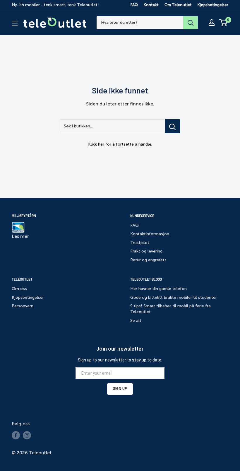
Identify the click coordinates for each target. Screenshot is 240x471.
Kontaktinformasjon (149, 233)
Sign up (120, 389)
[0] (223, 22)
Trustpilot (139, 242)
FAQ (134, 5)
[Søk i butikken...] (172, 126)
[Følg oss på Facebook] (16, 435)
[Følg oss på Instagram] (27, 435)
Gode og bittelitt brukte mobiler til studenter (173, 297)
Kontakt (151, 5)
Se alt (135, 320)
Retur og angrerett (148, 259)
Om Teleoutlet (178, 5)
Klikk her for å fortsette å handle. (120, 144)
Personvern (22, 305)
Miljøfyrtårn (24, 216)
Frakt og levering (146, 251)
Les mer (20, 236)
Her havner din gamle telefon (158, 288)
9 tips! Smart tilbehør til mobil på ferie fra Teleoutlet (170, 308)
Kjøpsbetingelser (213, 5)
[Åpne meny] (15, 23)
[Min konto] (212, 22)
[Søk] (190, 22)
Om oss (19, 288)
